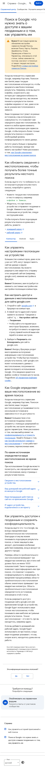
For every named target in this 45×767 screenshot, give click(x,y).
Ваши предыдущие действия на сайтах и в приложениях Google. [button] (19, 498)
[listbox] (31, 238)
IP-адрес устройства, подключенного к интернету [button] (17, 506)
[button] (4, 3)
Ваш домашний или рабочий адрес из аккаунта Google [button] (20, 490)
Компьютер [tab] (11, 239)
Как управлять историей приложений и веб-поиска (24, 730)
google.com (27, 306)
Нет (27, 676)
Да (16, 676)
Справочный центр (8, 9)
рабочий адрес (13, 232)
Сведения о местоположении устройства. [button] (18, 481)
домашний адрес (14, 229)
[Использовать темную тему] (23, 762)
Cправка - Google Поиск (17, 3)
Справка (8, 723)
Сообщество (22, 9)
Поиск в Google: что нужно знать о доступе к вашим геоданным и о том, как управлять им (24, 740)
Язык (8, 759)
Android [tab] (22, 239)
